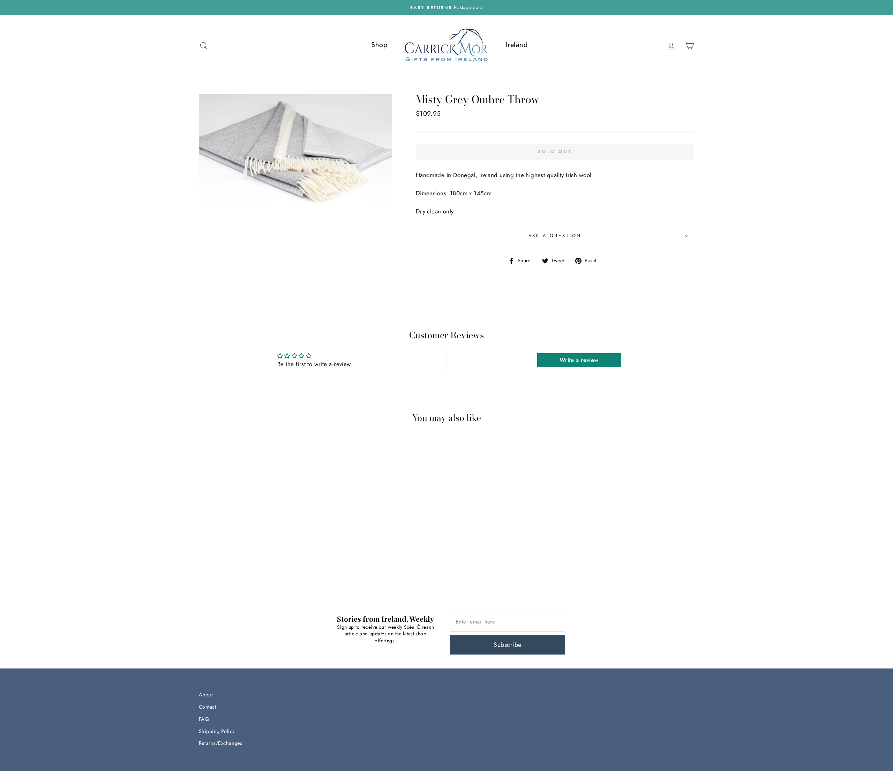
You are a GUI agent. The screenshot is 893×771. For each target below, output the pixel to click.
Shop (379, 45)
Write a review (579, 360)
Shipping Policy (216, 731)
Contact (207, 706)
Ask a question (555, 235)
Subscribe (507, 644)
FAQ (204, 719)
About (205, 694)
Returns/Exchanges (220, 743)
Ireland (516, 45)
